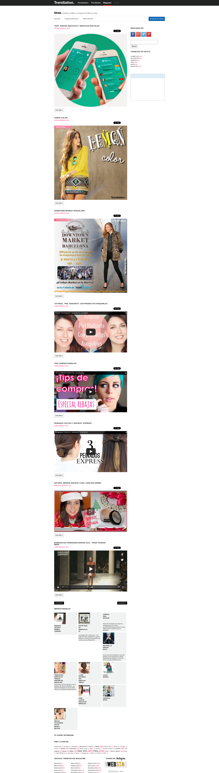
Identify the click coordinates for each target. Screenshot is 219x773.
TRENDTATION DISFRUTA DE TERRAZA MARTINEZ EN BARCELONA (58, 678)
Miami (64, 751)
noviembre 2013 (93, 770)
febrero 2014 (92, 763)
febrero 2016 (58, 768)
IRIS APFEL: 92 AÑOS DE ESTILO (107, 647)
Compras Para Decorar (106, 616)
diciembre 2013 (93, 768)
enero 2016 (57, 770)
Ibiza (91, 748)
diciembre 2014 (76, 770)
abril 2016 (57, 763)
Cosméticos (135, 56)
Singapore (85, 753)
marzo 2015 (74, 763)
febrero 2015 (75, 765)
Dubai (63, 748)
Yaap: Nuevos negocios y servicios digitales (76, 26)
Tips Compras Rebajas (65, 363)
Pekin (106, 751)
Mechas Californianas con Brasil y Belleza (58, 724)
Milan (72, 751)
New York (82, 751)
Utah (104, 753)
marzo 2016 (58, 765)
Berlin (97, 746)
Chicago (122, 746)
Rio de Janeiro (115, 751)
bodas (133, 64)
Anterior (59, 603)
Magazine (107, 3)
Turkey (98, 753)
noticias (57, 19)
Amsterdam (57, 746)
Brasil (115, 746)
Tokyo (92, 753)
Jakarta (98, 748)
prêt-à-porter (88, 19)
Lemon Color (61, 118)
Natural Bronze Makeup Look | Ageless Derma (77, 483)
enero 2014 (91, 765)
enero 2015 (74, 768)
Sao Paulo (70, 753)
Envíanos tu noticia (157, 19)
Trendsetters (82, 3)
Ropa (132, 62)
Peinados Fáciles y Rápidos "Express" (73, 423)
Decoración (135, 58)
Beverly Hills (107, 746)
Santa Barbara (60, 753)
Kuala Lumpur (107, 748)
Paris (95, 751)
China (56, 748)
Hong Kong (83, 748)
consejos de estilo (71, 19)
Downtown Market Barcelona (69, 211)
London (118, 748)
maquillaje (134, 66)
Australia (66, 746)
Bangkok (74, 746)
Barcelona (83, 746)
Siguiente (122, 603)
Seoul (77, 753)
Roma (125, 751)
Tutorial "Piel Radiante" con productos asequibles (80, 304)
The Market (96, 3)
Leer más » (59, 110)
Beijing (91, 746)
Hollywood (72, 748)
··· (116, 3)
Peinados (134, 60)
